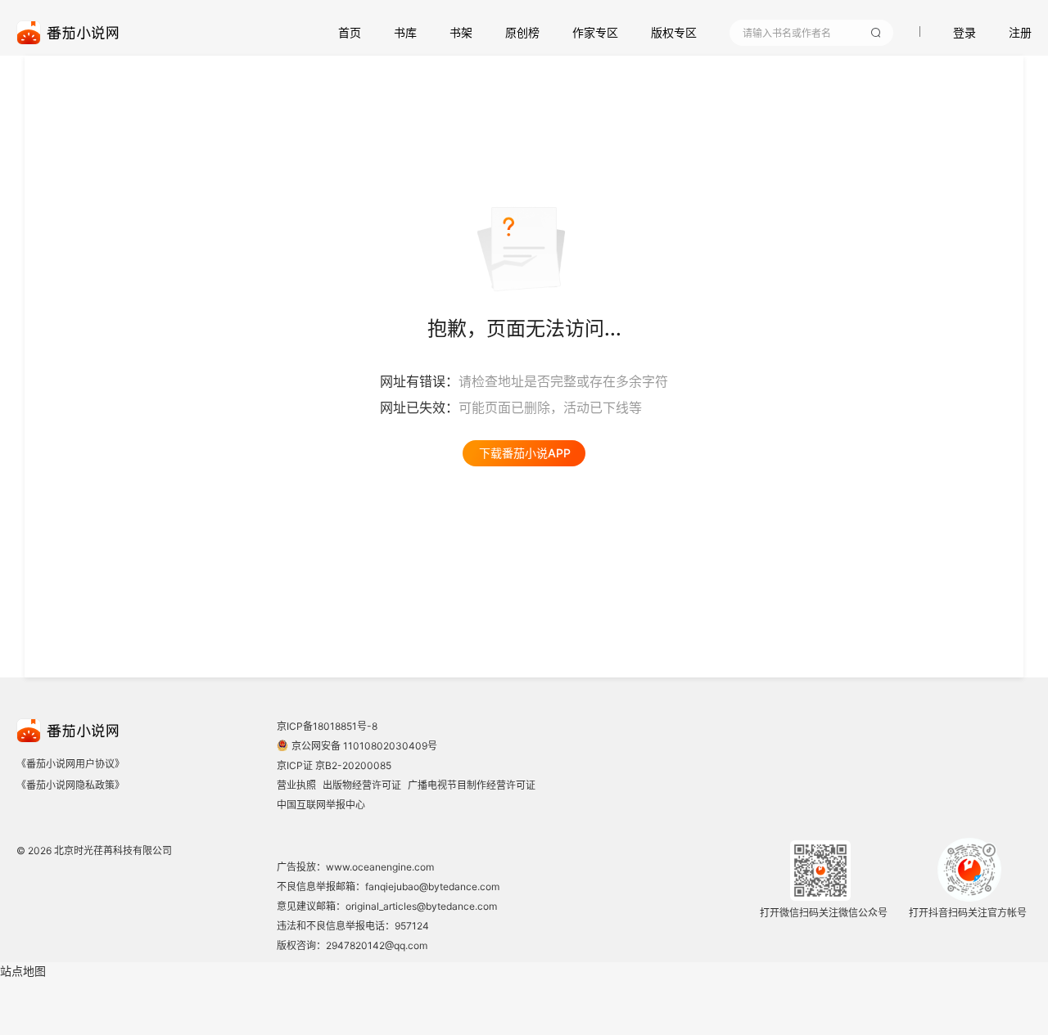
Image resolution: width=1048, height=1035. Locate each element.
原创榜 (522, 32)
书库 (405, 32)
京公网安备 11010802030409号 (364, 746)
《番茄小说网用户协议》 (70, 764)
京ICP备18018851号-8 (327, 726)
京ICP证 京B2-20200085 (334, 765)
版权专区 (674, 32)
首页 (349, 32)
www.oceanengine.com (380, 867)
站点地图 (23, 971)
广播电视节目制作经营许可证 (471, 785)
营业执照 (296, 785)
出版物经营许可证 (362, 785)
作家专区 (595, 32)
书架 (460, 32)
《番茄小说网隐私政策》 (70, 785)
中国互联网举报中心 (321, 805)
